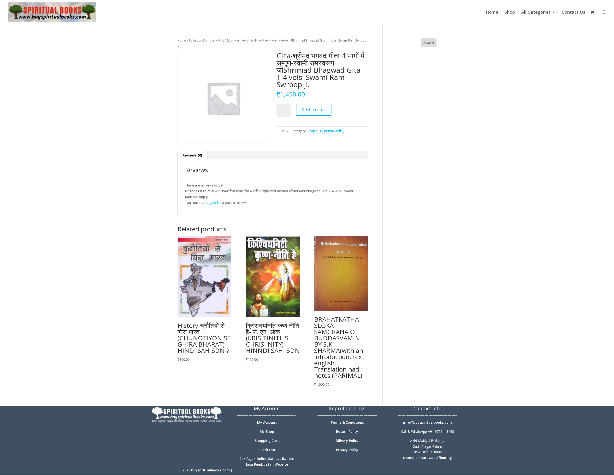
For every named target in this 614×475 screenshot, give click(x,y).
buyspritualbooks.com (210, 470)
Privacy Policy (347, 449)
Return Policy (347, 431)
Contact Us (573, 12)
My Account (267, 422)
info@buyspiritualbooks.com (427, 422)
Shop (510, 12)
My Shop (267, 431)
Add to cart (313, 109)
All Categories (536, 12)
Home (492, 12)
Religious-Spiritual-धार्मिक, (206, 40)
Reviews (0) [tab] (192, 155)
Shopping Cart (267, 440)
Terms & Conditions (347, 422)
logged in (213, 202)
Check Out (267, 449)
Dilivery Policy (347, 440)
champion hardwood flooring (427, 457)
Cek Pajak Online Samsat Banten (266, 458)
